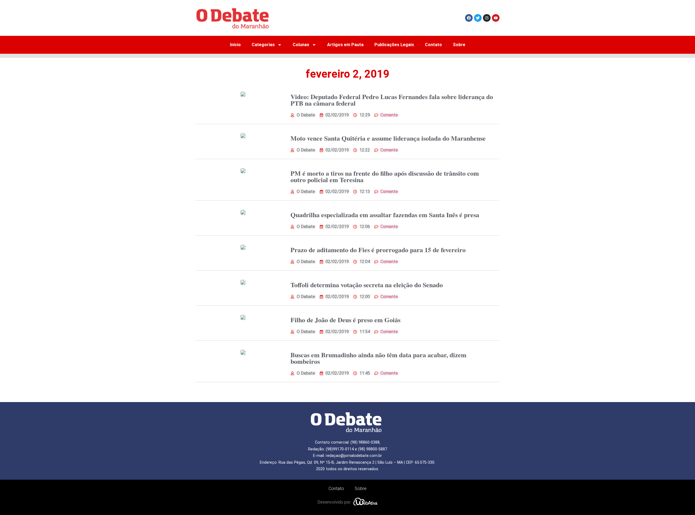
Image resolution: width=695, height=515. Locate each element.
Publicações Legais (394, 44)
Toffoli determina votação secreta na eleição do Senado (366, 284)
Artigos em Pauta (345, 44)
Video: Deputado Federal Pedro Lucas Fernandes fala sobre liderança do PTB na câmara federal (391, 100)
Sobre (459, 44)
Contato (433, 44)
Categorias (263, 44)
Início (235, 44)
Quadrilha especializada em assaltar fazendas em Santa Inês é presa (384, 214)
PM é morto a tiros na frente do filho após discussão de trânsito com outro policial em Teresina (384, 176)
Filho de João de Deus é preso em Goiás (345, 319)
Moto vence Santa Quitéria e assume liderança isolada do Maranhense (388, 138)
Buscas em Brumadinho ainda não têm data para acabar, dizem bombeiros (378, 358)
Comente (389, 115)
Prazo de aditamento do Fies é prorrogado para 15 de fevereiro (378, 249)
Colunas (301, 44)
